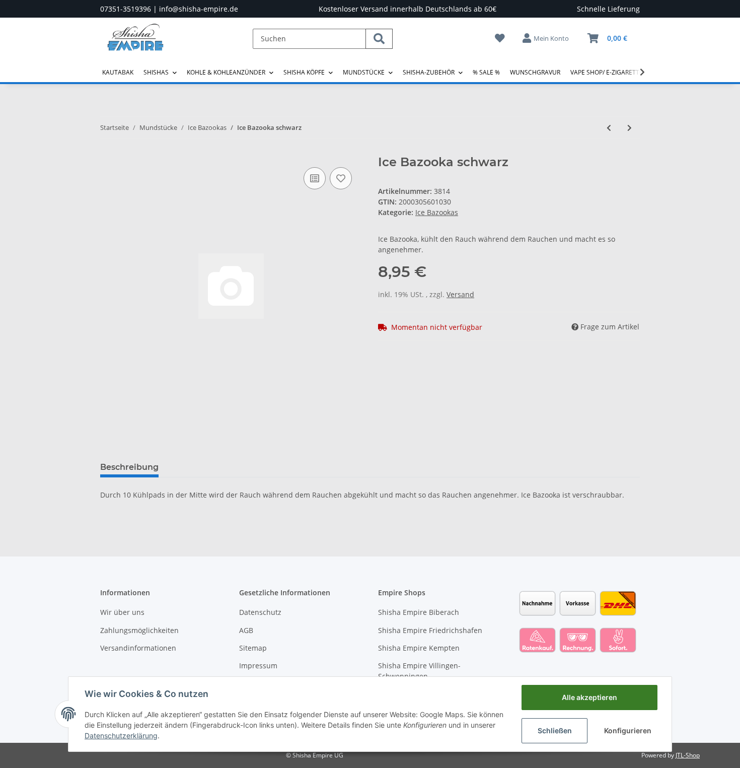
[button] (546, 38)
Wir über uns (122, 612)
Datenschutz (260, 612)
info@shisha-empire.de (198, 9)
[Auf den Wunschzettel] (341, 178)
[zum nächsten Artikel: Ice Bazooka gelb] (629, 127)
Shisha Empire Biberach (418, 612)
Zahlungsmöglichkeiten (139, 630)
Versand (460, 294)
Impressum (258, 665)
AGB (246, 630)
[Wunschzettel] (500, 38)
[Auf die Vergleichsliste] (315, 178)
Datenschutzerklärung (121, 735)
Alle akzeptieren (589, 697)
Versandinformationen (138, 648)
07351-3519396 (125, 9)
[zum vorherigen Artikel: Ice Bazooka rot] (609, 127)
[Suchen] (379, 39)
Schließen (555, 730)
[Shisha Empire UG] (135, 45)
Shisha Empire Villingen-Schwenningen (419, 671)
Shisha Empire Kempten (419, 648)
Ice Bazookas (436, 212)
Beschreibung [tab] (129, 467)
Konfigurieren (627, 730)
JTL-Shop (688, 755)
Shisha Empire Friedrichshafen (430, 630)
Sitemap (253, 648)
